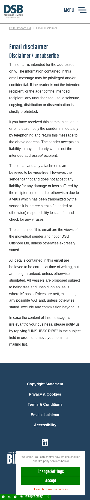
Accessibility (45, 425)
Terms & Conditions (45, 405)
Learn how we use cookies (51, 489)
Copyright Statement (45, 384)
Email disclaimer (45, 415)
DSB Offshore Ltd (20, 28)
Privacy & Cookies (45, 394)
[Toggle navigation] (75, 9)
